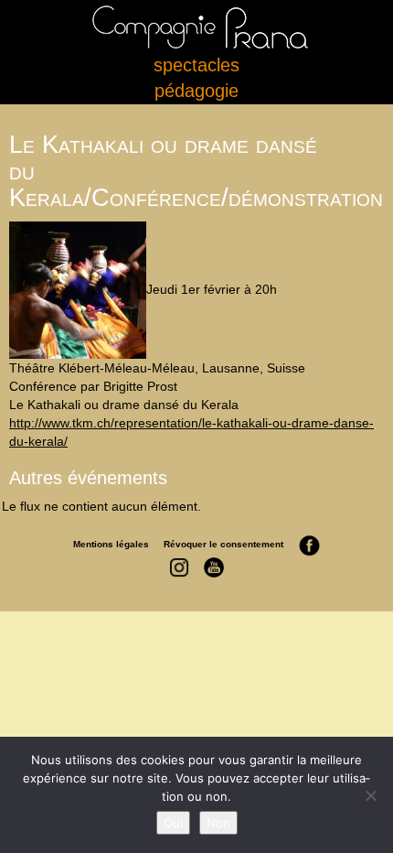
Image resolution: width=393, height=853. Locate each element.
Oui (173, 822)
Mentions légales (111, 544)
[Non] (370, 795)
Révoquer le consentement (223, 544)
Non (218, 822)
